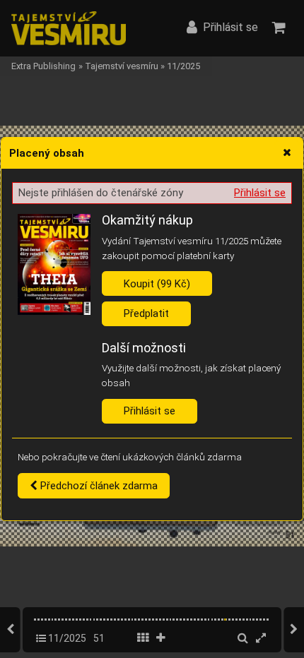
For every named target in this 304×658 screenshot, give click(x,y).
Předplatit (146, 313)
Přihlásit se (260, 192)
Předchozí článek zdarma (97, 485)
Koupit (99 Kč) (157, 283)
